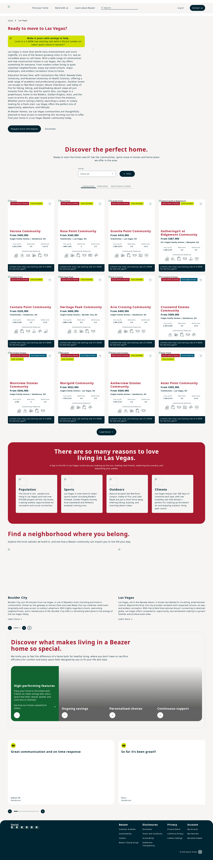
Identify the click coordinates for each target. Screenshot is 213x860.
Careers (122, 838)
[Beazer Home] (17, 7)
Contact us (197, 8)
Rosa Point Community (78, 231)
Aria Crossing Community (130, 307)
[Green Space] (173, 258)
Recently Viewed (194, 838)
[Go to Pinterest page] (37, 828)
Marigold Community (77, 383)
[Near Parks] (34, 255)
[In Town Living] (140, 255)
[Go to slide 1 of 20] (16, 811)
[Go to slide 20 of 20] (38, 811)
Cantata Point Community (30, 307)
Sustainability (125, 833)
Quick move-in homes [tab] (121, 186)
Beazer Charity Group (129, 842)
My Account (192, 829)
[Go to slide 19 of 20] (37, 811)
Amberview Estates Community (125, 384)
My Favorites (193, 833)
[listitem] (61, 772)
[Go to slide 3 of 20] (19, 811)
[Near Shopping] (39, 255)
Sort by (81, 169)
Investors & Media (127, 829)
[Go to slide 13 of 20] (30, 811)
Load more (105, 432)
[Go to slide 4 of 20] (20, 811)
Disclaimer (50, 129)
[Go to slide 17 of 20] (35, 811)
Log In (181, 8)
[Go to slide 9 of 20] (26, 811)
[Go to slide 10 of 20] (27, 811)
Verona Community (25, 231)
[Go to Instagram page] (17, 828)
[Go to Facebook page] (12, 828)
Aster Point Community (179, 383)
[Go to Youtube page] (32, 828)
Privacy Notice (173, 829)
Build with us (61, 8)
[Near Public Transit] (90, 255)
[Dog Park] (146, 255)
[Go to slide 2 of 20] (18, 811)
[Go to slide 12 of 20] (29, 811)
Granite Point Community (130, 231)
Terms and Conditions (152, 833)
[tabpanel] (106, 315)
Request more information (24, 129)
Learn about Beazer (85, 8)
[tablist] (106, 186)
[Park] (45, 331)
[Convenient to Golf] (190, 258)
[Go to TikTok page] (22, 828)
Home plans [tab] (102, 186)
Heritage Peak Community (81, 307)
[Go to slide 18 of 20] (36, 811)
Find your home (40, 8)
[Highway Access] (96, 255)
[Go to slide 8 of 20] (25, 811)
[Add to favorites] (50, 204)
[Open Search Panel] (102, 8)
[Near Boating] (28, 255)
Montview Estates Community (24, 384)
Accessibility (148, 838)
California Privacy (175, 833)
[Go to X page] (27, 828)
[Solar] (16, 255)
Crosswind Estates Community (175, 308)
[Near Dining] (45, 255)
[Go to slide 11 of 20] (28, 811)
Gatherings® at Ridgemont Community (179, 233)
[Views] (22, 255)
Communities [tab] (88, 186)
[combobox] (97, 174)
